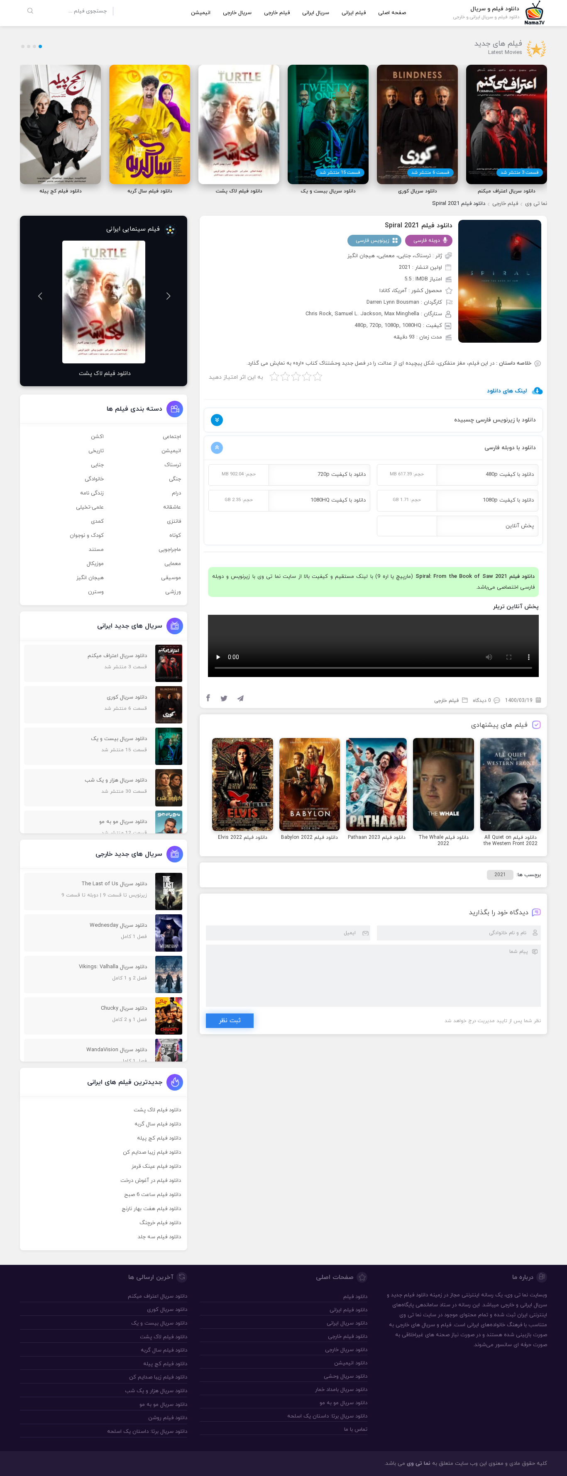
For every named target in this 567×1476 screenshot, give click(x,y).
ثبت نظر (230, 1020)
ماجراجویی (170, 549)
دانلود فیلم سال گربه (157, 1124)
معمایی (172, 564)
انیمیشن (200, 13)
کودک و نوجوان (87, 535)
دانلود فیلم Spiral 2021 (418, 225)
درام (176, 493)
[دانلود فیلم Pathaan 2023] (376, 785)
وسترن (96, 592)
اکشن (97, 437)
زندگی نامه (92, 493)
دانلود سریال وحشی (345, 1376)
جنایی (97, 465)
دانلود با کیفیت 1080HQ (338, 500)
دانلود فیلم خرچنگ (160, 1223)
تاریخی (96, 451)
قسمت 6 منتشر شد (430, 172)
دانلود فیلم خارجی (347, 1336)
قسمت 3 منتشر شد (520, 172)
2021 (500, 875)
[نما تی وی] (534, 12)
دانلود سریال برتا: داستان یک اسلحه (327, 1416)
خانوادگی (94, 479)
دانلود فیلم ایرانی (348, 1310)
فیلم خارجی (277, 13)
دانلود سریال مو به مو (343, 1403)
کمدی (97, 521)
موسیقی (171, 578)
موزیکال (95, 564)
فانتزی (174, 521)
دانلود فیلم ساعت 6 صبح (152, 1194)
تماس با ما (355, 1429)
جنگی (175, 479)
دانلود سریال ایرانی (347, 1323)
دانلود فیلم (522, 576)
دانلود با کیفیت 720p (342, 474)
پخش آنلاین (520, 526)
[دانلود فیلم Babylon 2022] (309, 785)
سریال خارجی (237, 13)
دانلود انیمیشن (350, 1363)
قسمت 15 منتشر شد (340, 172)
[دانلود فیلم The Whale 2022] (443, 785)
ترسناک (172, 465)
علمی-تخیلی (90, 507)
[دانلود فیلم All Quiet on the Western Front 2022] (510, 785)
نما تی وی (536, 203)
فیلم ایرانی (354, 13)
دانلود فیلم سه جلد (159, 1237)
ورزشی (173, 592)
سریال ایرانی (315, 13)
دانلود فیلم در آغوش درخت (150, 1180)
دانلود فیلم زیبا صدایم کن (152, 1152)
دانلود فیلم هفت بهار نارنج (151, 1209)
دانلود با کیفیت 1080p (508, 500)
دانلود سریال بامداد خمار (341, 1389)
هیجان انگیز (90, 578)
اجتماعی (172, 437)
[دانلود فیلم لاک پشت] (103, 302)
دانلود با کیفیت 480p (510, 474)
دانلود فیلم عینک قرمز (156, 1166)
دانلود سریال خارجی (346, 1350)
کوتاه (175, 535)
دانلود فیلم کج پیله (159, 1138)
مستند (96, 549)
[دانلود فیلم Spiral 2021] (499, 281)
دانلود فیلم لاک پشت (157, 1110)
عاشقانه (172, 507)
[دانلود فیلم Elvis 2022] (242, 785)
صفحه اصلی (392, 13)
